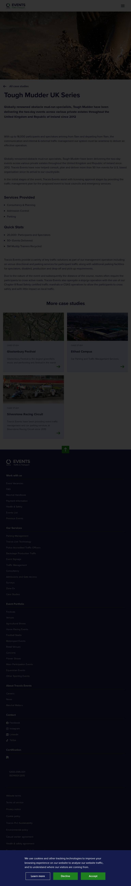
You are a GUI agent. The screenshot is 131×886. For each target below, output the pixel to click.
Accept (93, 876)
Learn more (38, 876)
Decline (65, 876)
